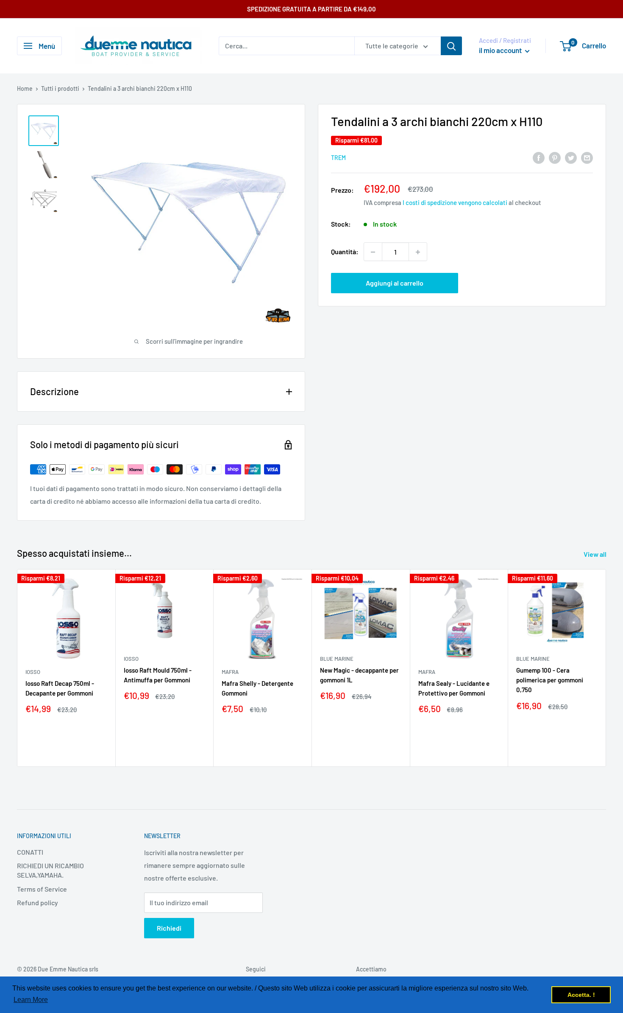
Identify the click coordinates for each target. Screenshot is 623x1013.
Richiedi (169, 928)
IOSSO (32, 671)
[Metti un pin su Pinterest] (555, 157)
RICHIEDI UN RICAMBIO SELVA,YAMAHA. (50, 870)
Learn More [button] (31, 999)
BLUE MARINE (336, 658)
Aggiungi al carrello (394, 283)
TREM (338, 158)
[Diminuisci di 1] (373, 252)
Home (25, 88)
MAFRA (230, 671)
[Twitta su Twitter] (571, 157)
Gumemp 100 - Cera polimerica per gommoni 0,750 (549, 680)
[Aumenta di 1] (418, 252)
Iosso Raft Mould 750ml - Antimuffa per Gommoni (158, 675)
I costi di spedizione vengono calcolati (455, 203)
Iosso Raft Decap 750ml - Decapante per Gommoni (59, 688)
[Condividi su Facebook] (539, 157)
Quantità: (345, 252)
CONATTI (30, 852)
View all (596, 554)
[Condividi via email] (587, 157)
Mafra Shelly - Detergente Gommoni (257, 688)
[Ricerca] (451, 45)
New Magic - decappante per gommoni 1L (359, 675)
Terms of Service (42, 889)
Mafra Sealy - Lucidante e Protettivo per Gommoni (454, 688)
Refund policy (37, 902)
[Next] (606, 667)
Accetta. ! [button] (581, 994)
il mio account (501, 50)
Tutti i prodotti (60, 88)
